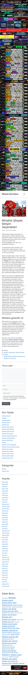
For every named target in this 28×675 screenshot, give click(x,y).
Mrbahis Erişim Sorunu (8, 453)
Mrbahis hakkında (7, 632)
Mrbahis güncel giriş (8, 626)
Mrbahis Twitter (16, 655)
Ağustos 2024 (5, 504)
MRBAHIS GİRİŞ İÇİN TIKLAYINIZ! (14, 30)
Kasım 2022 (5, 550)
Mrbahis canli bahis (6, 606)
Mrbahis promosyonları (7, 645)
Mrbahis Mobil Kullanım (8, 429)
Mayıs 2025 (5, 488)
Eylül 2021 (4, 581)
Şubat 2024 (5, 517)
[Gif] (14, 81)
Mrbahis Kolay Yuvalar (7, 427)
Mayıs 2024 (5, 510)
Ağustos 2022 (5, 557)
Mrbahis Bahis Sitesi (9, 603)
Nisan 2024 (5, 513)
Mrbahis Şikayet (6, 416)
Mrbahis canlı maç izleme (10, 611)
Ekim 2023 (4, 526)
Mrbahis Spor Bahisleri (9, 650)
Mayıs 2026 (5, 482)
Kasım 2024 (5, 497)
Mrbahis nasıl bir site (10, 637)
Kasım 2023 (5, 524)
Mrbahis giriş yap (8, 622)
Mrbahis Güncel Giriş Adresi (11, 628)
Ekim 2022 (4, 553)
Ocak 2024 (5, 519)
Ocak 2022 (5, 573)
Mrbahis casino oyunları (8, 612)
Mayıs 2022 (5, 564)
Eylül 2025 (4, 486)
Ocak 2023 (5, 546)
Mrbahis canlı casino (17, 606)
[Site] (14, 50)
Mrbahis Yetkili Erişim (7, 440)
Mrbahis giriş (12, 352)
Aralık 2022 (5, 548)
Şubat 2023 (5, 544)
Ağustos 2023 (5, 530)
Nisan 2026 (5, 484)
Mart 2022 (4, 568)
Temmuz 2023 (6, 533)
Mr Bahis (4, 418)
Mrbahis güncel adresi (9, 624)
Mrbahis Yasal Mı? (13, 656)
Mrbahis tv (6, 655)
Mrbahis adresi (7, 600)
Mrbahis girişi (20, 619)
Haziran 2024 (5, 508)
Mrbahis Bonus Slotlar (7, 451)
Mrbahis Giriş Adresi (10, 194)
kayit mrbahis (5, 598)
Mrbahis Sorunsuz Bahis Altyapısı (10, 447)
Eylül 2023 (4, 528)
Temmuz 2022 (5, 559)
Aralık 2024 (5, 495)
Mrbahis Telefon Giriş (7, 458)
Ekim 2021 (4, 579)
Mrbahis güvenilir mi (10, 630)
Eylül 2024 (4, 502)
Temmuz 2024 (6, 506)
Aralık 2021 (5, 575)
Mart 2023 (4, 542)
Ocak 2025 (5, 493)
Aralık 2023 (5, 522)
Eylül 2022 (4, 555)
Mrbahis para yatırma (9, 641)
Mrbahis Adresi (6, 422)
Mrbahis (6, 350)
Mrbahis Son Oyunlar (7, 449)
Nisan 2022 (5, 566)
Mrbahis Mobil (15, 634)
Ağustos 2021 (5, 584)
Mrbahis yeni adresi (9, 659)
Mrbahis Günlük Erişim (8, 455)
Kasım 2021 (5, 577)
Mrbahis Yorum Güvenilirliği (9, 444)
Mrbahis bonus (7, 605)
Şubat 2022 (5, 570)
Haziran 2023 (5, 535)
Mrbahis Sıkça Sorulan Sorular (10, 652)
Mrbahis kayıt (16, 632)
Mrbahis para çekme (9, 643)
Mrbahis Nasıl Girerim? (8, 639)
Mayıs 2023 (5, 537)
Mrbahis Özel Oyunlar (7, 433)
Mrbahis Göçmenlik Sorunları (9, 435)
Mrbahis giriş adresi (9, 619)
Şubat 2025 (5, 491)
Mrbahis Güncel (6, 420)
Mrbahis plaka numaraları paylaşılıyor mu (14, 356)
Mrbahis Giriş (5, 424)
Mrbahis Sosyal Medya (8, 648)
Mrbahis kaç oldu (6, 634)
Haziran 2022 (5, 561)
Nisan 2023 (5, 539)
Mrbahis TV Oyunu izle (10, 358)
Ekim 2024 (4, 499)
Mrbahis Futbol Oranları (8, 431)
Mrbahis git (17, 621)
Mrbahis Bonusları (17, 605)
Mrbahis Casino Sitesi (18, 612)
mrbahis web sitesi (5, 656)
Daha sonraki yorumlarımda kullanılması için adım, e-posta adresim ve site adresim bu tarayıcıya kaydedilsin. (14, 398)
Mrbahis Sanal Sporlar (8, 647)
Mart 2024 (4, 515)
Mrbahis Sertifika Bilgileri (8, 438)
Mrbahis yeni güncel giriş (10, 661)
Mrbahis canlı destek (9, 609)
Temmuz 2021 (5, 586)
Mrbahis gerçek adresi (9, 614)
